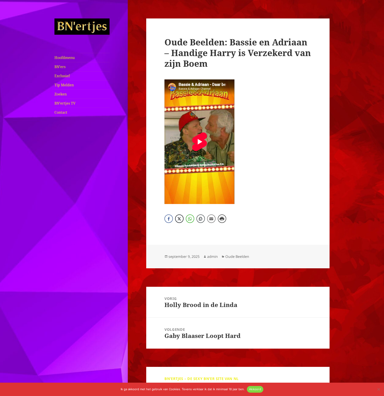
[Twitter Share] (179, 218)
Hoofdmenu (64, 57)
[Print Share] (222, 218)
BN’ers (60, 66)
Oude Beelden (237, 256)
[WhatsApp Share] (190, 218)
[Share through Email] (211, 218)
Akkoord (255, 389)
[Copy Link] (200, 218)
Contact (60, 112)
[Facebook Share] (168, 218)
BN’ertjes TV (65, 103)
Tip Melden (64, 85)
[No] (378, 389)
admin (212, 256)
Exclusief (62, 75)
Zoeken (60, 94)
